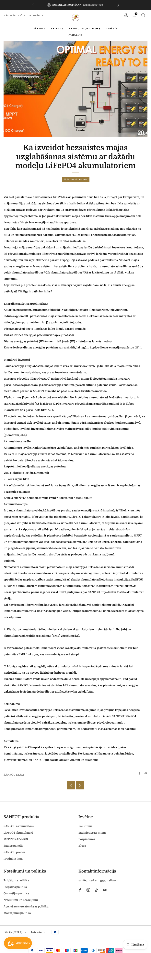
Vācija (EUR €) (13, 15)
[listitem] (75, 5)
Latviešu (35, 15)
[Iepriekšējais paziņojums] (33, 4)
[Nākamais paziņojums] (118, 4)
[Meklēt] (143, 15)
